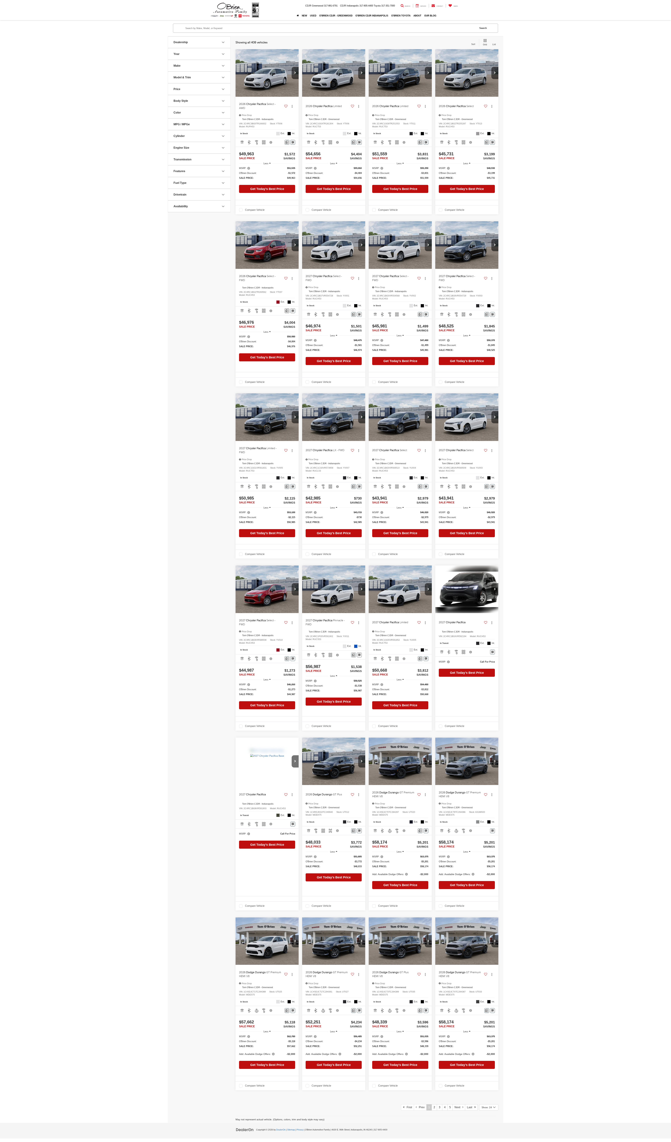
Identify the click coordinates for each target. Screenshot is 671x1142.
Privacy (300, 1130)
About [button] (417, 15)
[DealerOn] (245, 1129)
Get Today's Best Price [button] (267, 189)
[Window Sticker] (292, 142)
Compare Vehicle (255, 209)
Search (483, 28)
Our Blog (430, 15)
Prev (421, 1107)
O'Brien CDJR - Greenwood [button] (335, 15)
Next (458, 1107)
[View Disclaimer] (271, 142)
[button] (295, 73)
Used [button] (313, 15)
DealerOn (281, 1130)
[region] (267, 175)
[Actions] (292, 106)
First (408, 1107)
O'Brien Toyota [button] (400, 15)
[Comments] (287, 142)
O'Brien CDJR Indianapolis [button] (371, 15)
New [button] (304, 15)
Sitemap (291, 1130)
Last (470, 1107)
